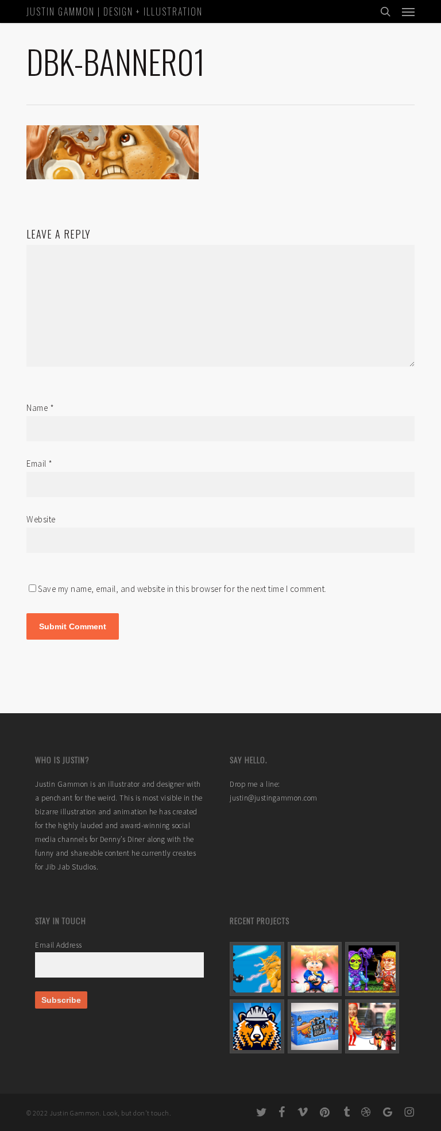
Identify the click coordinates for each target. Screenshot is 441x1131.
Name (40, 407)
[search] (385, 11)
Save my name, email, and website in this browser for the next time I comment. (182, 588)
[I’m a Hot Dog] (372, 1026)
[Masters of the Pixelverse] (372, 969)
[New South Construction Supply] (257, 1026)
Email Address (58, 945)
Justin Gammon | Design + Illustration (114, 11)
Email (39, 463)
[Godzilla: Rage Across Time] (257, 969)
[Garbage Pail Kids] (315, 969)
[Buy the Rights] (315, 1026)
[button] (408, 11)
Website (41, 519)
